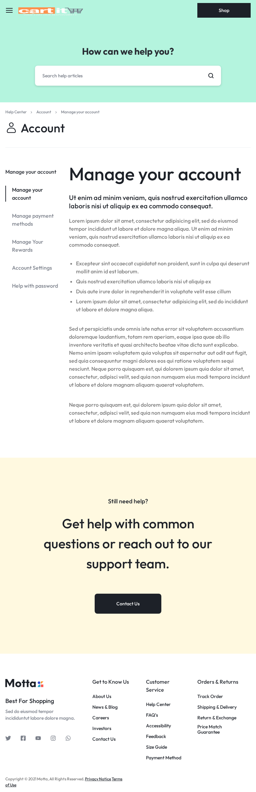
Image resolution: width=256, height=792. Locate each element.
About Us (101, 696)
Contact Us (104, 739)
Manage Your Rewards (27, 245)
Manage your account (155, 173)
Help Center (158, 704)
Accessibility (158, 726)
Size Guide (156, 747)
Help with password (35, 285)
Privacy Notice (98, 778)
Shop (224, 10)
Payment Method (163, 758)
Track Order (210, 696)
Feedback (156, 736)
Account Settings (32, 267)
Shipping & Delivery (217, 707)
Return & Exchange (216, 718)
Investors (101, 728)
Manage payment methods (33, 219)
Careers (100, 718)
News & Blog (105, 707)
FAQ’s (152, 715)
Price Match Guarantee (209, 729)
